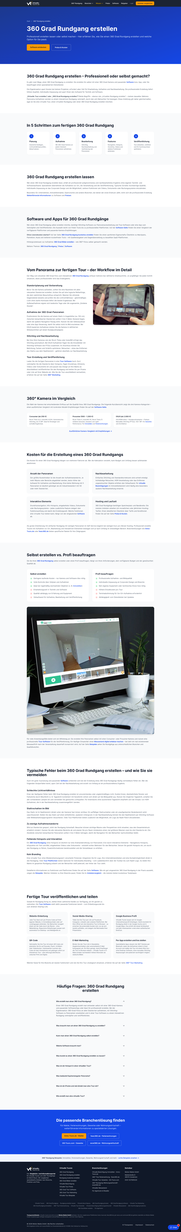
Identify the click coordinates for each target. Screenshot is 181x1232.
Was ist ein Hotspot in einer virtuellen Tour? (73, 1066)
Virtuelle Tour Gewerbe (100, 1180)
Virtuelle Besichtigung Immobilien (103, 1172)
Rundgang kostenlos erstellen (69, 1178)
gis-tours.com (118, 1215)
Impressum (139, 1225)
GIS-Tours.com (114, 1180)
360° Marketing (54, 375)
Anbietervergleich (94, 873)
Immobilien (88, 424)
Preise (108, 3)
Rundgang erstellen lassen (68, 1203)
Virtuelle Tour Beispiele (67, 1195)
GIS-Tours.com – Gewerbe (72, 1143)
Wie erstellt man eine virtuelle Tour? (70, 1096)
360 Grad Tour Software (67, 1189)
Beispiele (93, 744)
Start (28, 21)
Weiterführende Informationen (39, 195)
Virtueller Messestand (99, 1188)
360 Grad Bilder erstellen (64, 242)
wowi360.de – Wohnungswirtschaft (104, 1143)
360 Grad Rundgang (49, 246)
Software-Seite (122, 228)
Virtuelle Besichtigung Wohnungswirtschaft (98, 1206)
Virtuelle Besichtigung (66, 1184)
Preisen (68, 195)
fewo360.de (43, 531)
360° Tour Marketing (134, 963)
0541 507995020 (131, 1180)
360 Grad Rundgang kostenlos (137, 1206)
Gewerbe (148, 421)
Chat (176, 1226)
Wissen (98, 3)
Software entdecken (38, 47)
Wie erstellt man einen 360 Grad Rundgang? (73, 1001)
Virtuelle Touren (39, 1203)
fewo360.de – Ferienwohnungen (103, 1136)
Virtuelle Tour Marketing (137, 1203)
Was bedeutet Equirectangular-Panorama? (73, 1076)
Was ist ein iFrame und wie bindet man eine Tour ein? (77, 1086)
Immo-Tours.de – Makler (74, 1136)
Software (115, 3)
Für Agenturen (99, 1208)
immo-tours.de (102, 1215)
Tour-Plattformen (51, 861)
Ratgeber (124, 3)
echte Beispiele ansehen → (128, 1158)
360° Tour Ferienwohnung (101, 1177)
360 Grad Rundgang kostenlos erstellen (77, 235)
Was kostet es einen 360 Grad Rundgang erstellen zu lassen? (80, 1056)
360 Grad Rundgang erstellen (69, 1175)
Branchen (88, 3)
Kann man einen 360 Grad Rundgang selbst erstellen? (77, 1036)
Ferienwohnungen (102, 424)
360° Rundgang (76, 3)
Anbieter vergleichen (145, 3)
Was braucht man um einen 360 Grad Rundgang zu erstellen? (80, 1026)
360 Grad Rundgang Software (119, 1203)
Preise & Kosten (61, 47)
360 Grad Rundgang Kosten (100, 1203)
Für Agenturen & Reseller (100, 1191)
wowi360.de (96, 1185)
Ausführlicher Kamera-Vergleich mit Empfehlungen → (90, 431)
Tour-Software (66, 361)
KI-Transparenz (127, 1225)
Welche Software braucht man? (68, 1046)
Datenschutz (149, 1225)
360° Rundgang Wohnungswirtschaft (105, 1183)
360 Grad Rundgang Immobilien (42, 1206)
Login (131, 3)
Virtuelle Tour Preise (66, 1186)
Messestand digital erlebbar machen (108, 741)
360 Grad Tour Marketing (68, 1192)
